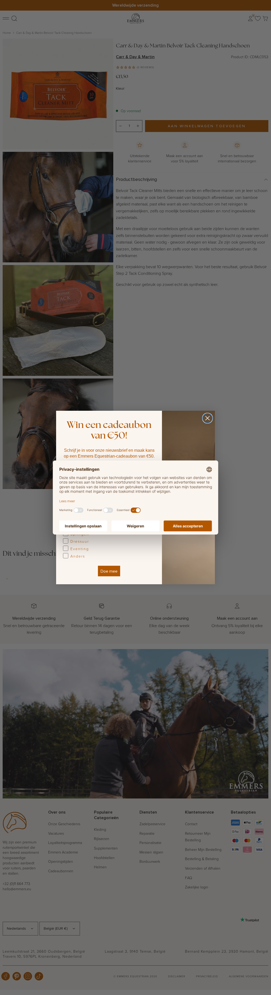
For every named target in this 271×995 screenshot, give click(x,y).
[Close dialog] (207, 418)
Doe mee (109, 571)
